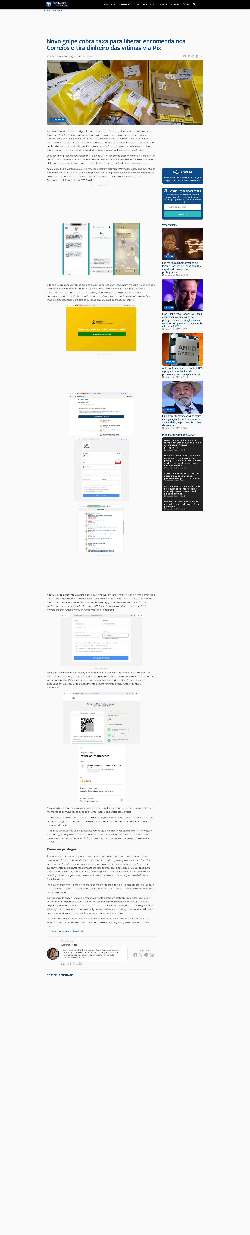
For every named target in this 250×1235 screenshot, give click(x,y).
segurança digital (70, 931)
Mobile (153, 4)
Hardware (125, 4)
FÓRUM (186, 172)
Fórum (185, 4)
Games (163, 4)
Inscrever (183, 213)
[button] (185, 56)
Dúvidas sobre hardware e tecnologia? (182, 177)
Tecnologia (140, 4)
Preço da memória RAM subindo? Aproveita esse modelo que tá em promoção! (181, 504)
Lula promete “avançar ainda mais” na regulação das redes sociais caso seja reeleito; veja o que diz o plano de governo (182, 420)
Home (47, 11)
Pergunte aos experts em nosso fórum (182, 180)
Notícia (169, 257)
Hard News (110, 4)
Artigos (174, 4)
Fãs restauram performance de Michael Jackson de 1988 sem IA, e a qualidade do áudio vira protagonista (182, 267)
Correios (56, 931)
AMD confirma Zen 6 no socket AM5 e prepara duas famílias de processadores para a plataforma (182, 371)
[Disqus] (101, 1014)
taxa (82, 931)
